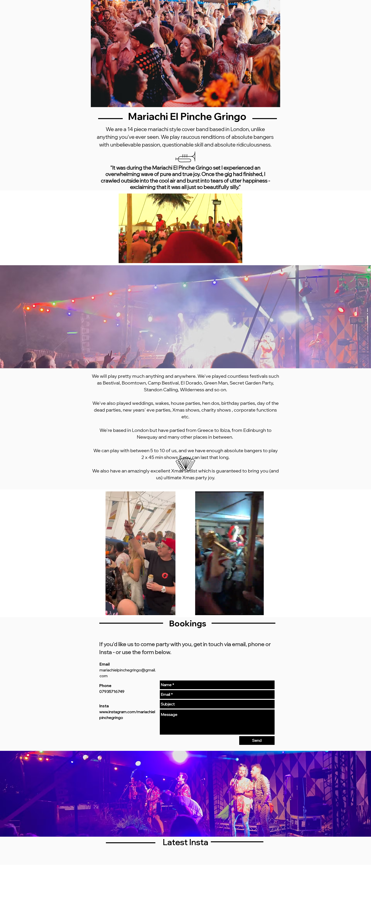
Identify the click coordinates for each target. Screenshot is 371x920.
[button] (237, 259)
